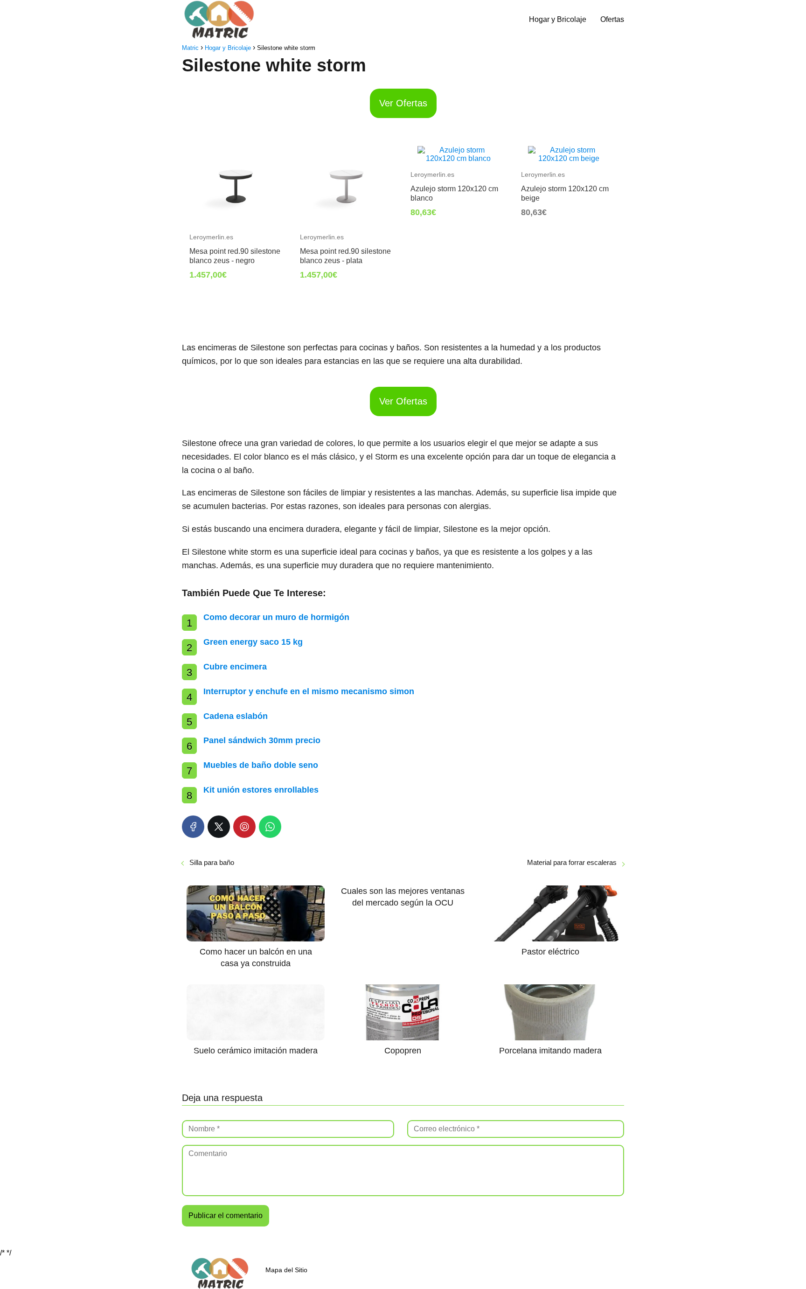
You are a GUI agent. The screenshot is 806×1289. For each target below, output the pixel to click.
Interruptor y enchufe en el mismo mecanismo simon (308, 691)
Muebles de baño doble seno (260, 765)
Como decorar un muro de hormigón (276, 617)
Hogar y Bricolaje (557, 19)
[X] (219, 826)
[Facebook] (193, 826)
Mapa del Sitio (286, 1270)
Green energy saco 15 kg (253, 642)
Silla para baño (211, 862)
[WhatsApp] (270, 826)
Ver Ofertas (403, 103)
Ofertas (612, 19)
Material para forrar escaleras (572, 862)
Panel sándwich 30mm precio (261, 740)
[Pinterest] (244, 826)
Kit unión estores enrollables (261, 789)
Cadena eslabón (235, 716)
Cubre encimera (235, 666)
